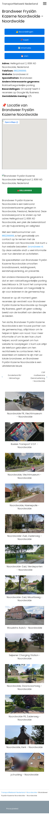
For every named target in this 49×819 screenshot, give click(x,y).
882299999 (20, 70)
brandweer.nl (35, 246)
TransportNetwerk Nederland (20, 4)
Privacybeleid (12, 808)
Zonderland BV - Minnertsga (14, 376)
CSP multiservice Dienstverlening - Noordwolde (38, 376)
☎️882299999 (24, 190)
